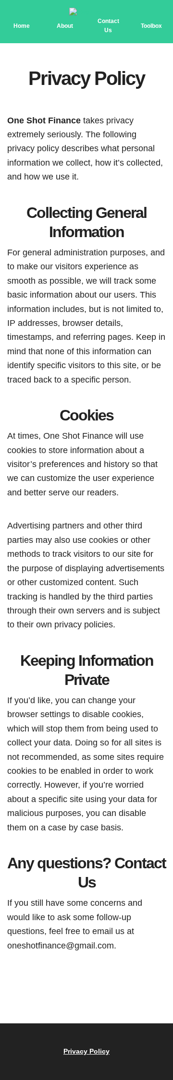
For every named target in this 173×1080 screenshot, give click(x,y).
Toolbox (151, 26)
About (65, 26)
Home (21, 26)
